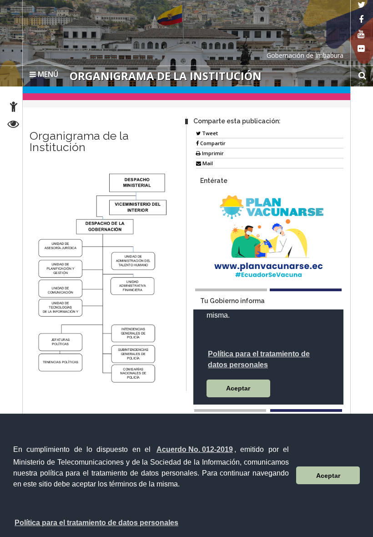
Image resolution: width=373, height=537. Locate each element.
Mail (207, 163)
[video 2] (306, 410)
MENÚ (47, 74)
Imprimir (212, 153)
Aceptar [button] (328, 475)
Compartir (212, 143)
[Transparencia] (13, 125)
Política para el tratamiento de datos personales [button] (96, 523)
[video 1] (230, 410)
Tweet (209, 133)
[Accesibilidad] (14, 108)
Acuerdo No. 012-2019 (194, 449)
